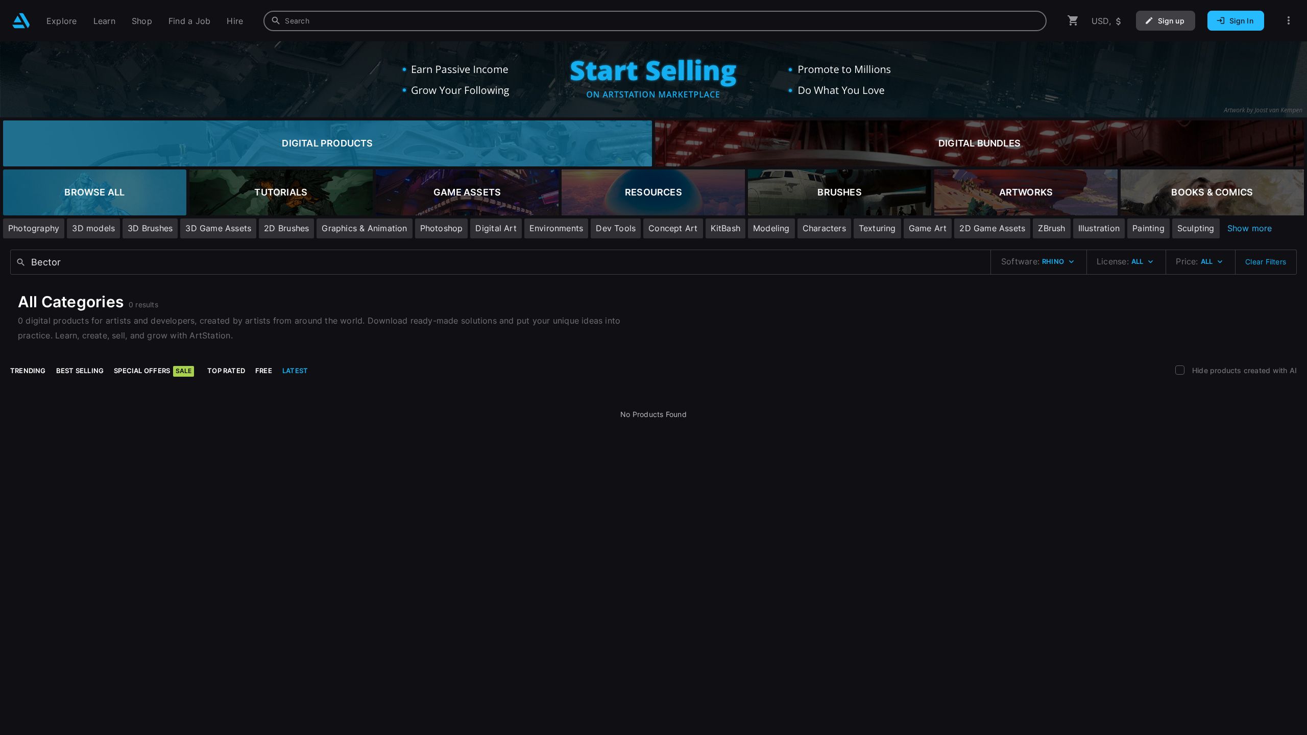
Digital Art (495, 228)
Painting (1148, 228)
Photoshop (441, 228)
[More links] (1288, 20)
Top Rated (226, 370)
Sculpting (1196, 228)
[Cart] (1073, 20)
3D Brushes (150, 228)
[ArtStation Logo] (21, 21)
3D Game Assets (218, 228)
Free (263, 370)
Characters (824, 228)
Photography (33, 228)
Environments (556, 228)
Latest (295, 370)
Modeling (771, 228)
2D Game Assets (992, 228)
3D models (93, 228)
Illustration (1099, 228)
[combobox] (655, 21)
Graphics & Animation (364, 228)
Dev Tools (616, 228)
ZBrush (1051, 228)
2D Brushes (286, 228)
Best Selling (80, 370)
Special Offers (152, 370)
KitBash (725, 228)
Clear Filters (1265, 261)
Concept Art (672, 228)
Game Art (928, 228)
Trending (28, 370)
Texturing (877, 228)
